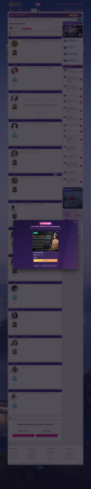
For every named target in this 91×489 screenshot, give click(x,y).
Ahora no (37, 265)
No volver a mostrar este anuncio (49, 265)
